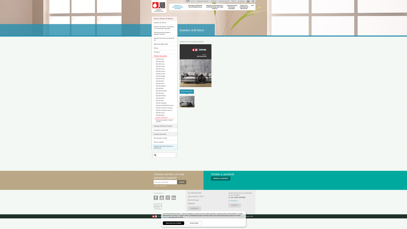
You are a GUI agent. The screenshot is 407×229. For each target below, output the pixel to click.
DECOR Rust (160, 100)
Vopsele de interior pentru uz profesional (163, 147)
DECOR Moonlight (161, 91)
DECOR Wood (160, 115)
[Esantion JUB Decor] (187, 101)
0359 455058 (239, 197)
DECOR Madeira (161, 86)
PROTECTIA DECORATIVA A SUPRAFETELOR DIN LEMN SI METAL (214, 7)
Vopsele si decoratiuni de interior (177, 7)
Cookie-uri (165, 217)
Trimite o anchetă (220, 178)
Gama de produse (202, 1)
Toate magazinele (161, 186)
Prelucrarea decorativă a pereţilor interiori (162, 33)
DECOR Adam (160, 61)
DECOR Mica (160, 88)
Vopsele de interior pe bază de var (164, 39)
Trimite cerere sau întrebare (248, 1)
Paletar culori (224, 1)
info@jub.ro (234, 201)
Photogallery (187, 91)
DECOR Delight (160, 76)
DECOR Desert (160, 78)
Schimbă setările (194, 223)
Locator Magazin (253, 1)
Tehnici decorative (160, 56)
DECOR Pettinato (161, 95)
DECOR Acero (160, 59)
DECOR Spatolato (161, 103)
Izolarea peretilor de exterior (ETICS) (195, 6)
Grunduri (157, 52)
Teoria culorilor (159, 142)
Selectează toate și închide (173, 223)
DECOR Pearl (160, 93)
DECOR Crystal (160, 74)
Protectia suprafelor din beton (244, 7)
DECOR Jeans (160, 83)
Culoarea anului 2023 (161, 130)
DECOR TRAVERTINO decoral (165, 105)
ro (192, 1)
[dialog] (203, 219)
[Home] (167, 11)
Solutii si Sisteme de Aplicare (163, 18)
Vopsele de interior (160, 22)
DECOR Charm (160, 66)
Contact (214, 1)
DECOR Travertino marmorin (164, 108)
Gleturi (156, 48)
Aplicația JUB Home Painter (163, 126)
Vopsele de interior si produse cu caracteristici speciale (164, 27)
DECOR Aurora (160, 64)
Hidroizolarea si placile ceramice (232, 7)
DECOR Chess (160, 69)
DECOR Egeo (160, 81)
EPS (252, 5)
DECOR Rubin (160, 98)
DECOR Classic (160, 71)
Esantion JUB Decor (201, 11)
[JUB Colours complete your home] (159, 6)
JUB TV (234, 1)
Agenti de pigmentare (161, 44)
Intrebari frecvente (160, 134)
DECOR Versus (160, 113)
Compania (241, 1)
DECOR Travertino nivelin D (164, 110)
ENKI (251, 216)
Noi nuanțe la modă (160, 138)
